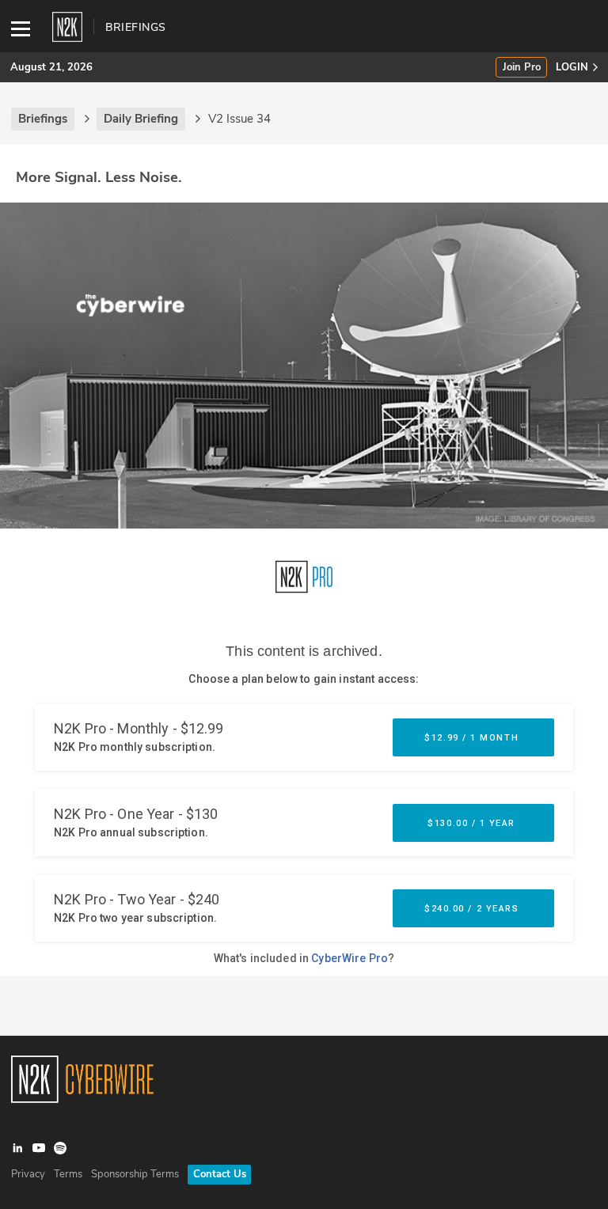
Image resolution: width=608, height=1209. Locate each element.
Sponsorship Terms (135, 1174)
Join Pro (522, 68)
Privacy (28, 1174)
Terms (68, 1174)
